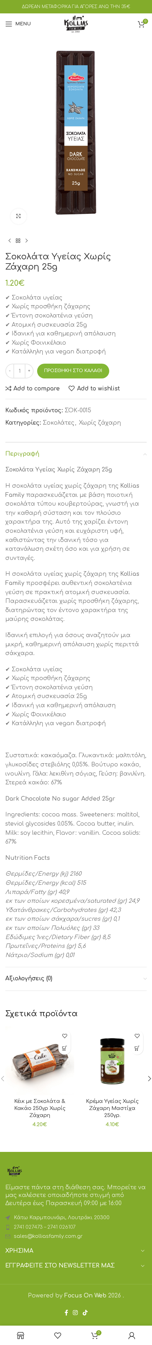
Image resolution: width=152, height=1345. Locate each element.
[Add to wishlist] (64, 1036)
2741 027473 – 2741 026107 (45, 1227)
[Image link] (14, 1171)
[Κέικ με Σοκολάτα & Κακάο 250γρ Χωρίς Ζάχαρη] (39, 1060)
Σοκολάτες (58, 423)
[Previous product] (9, 240)
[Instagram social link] (75, 1312)
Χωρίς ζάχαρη (100, 423)
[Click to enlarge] (19, 216)
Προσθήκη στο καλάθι (73, 370)
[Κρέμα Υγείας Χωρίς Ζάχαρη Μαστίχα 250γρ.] (112, 1060)
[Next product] (26, 240)
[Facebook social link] (66, 1312)
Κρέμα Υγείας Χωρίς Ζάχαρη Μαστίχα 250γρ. (112, 1108)
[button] (64, 1048)
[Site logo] (76, 23)
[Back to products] (18, 240)
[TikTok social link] (85, 1312)
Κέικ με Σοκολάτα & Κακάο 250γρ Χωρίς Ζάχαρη (39, 1108)
